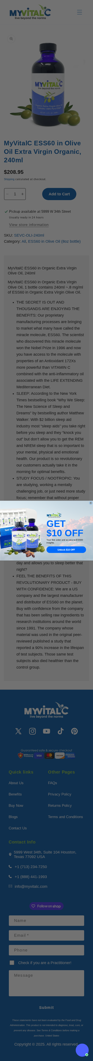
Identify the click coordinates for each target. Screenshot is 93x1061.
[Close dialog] (90, 502)
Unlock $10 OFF (66, 549)
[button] (82, 1050)
